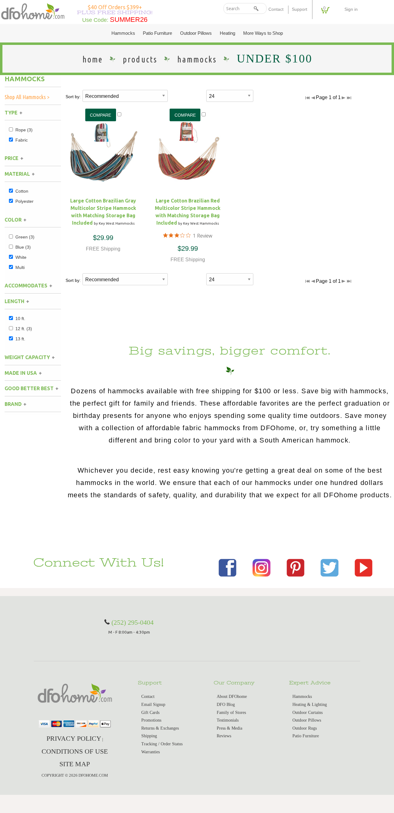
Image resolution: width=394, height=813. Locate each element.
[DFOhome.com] (33, 11)
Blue (23, 247)
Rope (24, 129)
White (20, 257)
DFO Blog (226, 704)
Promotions (151, 720)
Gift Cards (150, 712)
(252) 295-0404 (132, 622)
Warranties (150, 752)
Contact (275, 9)
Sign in (351, 9)
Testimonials (228, 720)
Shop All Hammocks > (27, 97)
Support (299, 9)
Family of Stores (231, 712)
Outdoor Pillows (196, 33)
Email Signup (153, 704)
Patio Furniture (157, 33)
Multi (20, 267)
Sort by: (73, 96)
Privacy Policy (73, 738)
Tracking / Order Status (162, 744)
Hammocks (123, 33)
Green (24, 236)
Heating (227, 33)
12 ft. (23, 328)
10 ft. (20, 318)
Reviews (224, 736)
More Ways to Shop (263, 33)
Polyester (24, 201)
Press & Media (229, 728)
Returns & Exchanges (160, 728)
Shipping (149, 736)
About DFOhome (232, 696)
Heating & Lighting (309, 704)
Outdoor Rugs (304, 728)
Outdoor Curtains (307, 712)
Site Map (74, 764)
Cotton (21, 191)
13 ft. (20, 338)
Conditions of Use (75, 751)
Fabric (21, 140)
